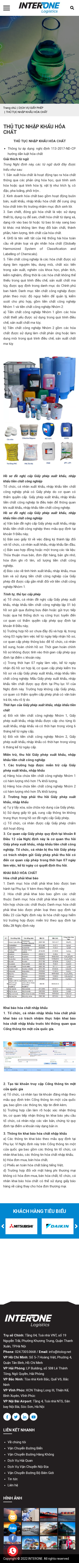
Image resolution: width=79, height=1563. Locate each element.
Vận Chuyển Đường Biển (25, 1448)
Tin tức (13, 1479)
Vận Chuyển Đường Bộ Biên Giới (31, 1473)
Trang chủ (9, 107)
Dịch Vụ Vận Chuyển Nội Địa (28, 1467)
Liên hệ (13, 1485)
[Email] (12, 1517)
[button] (2, 1226)
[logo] (39, 7)
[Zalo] (12, 1527)
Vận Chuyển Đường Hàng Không (31, 1454)
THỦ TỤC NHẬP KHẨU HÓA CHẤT (26, 112)
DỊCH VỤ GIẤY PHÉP (31, 107)
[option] (21, 1226)
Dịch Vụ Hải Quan (20, 1461)
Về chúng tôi (17, 1442)
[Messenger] (12, 1538)
